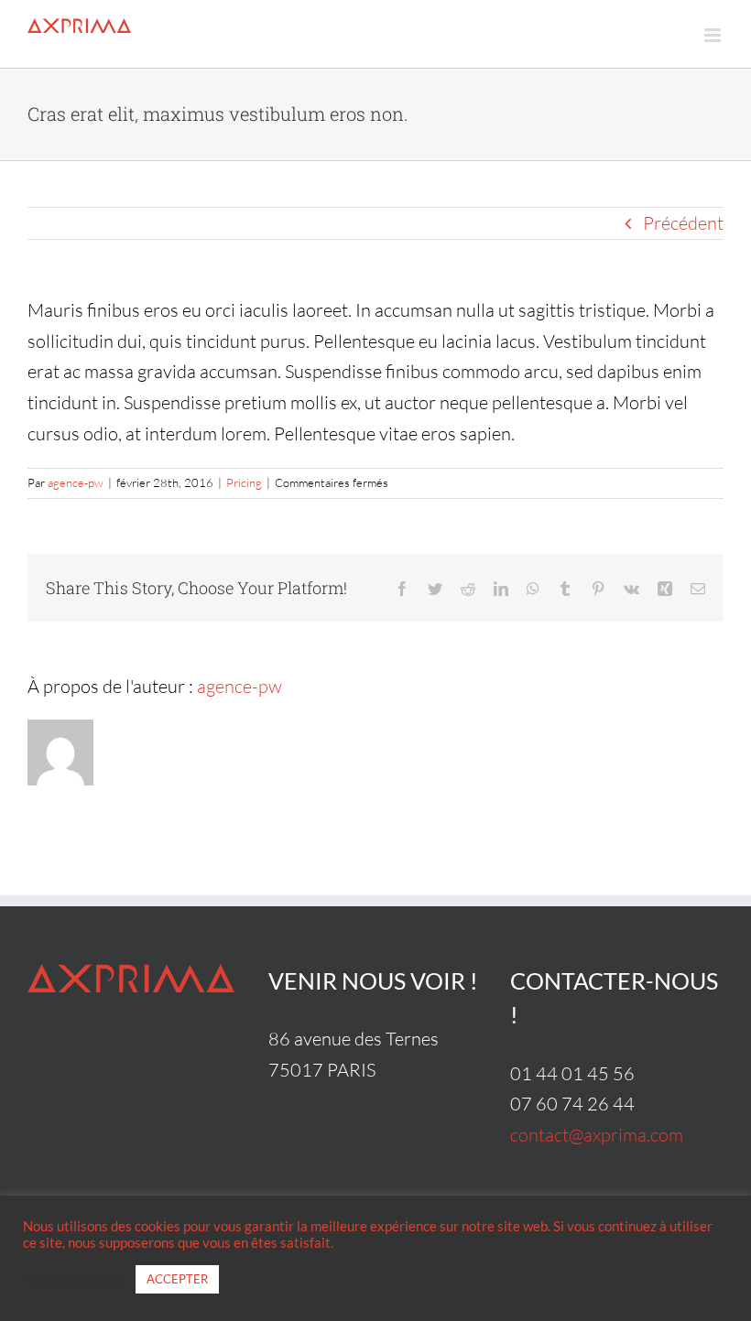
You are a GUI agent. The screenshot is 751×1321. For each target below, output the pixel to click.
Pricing (244, 482)
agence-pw (75, 482)
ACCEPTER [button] (177, 1279)
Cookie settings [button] (74, 1279)
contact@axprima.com (596, 1134)
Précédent (683, 222)
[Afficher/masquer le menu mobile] (714, 35)
